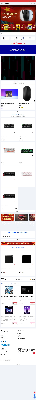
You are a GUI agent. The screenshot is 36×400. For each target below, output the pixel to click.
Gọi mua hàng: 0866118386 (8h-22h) (6, 359)
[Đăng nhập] (29, 3)
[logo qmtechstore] (9, 331)
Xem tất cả (17, 111)
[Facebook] (1, 341)
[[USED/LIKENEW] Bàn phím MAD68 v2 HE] (9, 126)
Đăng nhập (19, 333)
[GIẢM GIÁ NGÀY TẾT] (7, 217)
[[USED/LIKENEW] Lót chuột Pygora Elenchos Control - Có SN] (9, 259)
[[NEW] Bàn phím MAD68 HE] (9, 196)
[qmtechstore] (5, 3)
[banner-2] (18, 27)
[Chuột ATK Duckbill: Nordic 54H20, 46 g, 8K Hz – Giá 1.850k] (27, 310)
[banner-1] (6, 27)
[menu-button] (1, 3)
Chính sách (2, 348)
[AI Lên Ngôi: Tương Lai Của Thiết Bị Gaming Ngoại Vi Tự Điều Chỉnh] (9, 290)
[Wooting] (22, 279)
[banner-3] (29, 27)
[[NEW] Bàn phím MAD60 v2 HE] (9, 150)
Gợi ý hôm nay (18, 82)
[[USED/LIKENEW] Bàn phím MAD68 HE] (9, 174)
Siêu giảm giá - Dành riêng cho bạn (18, 232)
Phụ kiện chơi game (18, 247)
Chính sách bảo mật (3, 349)
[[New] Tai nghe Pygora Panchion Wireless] (9, 93)
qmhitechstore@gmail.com (5, 338)
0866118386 (3, 336)
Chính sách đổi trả (3, 354)
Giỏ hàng (19, 336)
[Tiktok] (3, 341)
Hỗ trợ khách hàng (21, 330)
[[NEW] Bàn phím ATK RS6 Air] (27, 150)
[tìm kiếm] (27, 3)
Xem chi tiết (15, 303)
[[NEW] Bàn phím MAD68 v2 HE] (27, 126)
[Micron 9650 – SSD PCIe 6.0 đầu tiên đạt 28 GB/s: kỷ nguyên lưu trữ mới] (27, 290)
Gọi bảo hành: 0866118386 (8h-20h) (6, 360)
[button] (17, 227)
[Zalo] (5, 341)
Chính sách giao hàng (4, 351)
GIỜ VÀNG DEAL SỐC (19, 43)
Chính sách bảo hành (3, 352)
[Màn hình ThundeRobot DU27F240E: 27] (9, 310)
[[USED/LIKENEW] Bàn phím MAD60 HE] (27, 174)
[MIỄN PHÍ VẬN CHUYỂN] (21, 217)
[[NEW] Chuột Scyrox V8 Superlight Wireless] (26, 93)
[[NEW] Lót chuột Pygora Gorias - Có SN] (27, 259)
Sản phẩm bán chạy (18, 114)
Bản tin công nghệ (6, 283)
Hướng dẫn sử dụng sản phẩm (22, 338)
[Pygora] (8, 279)
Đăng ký (19, 335)
